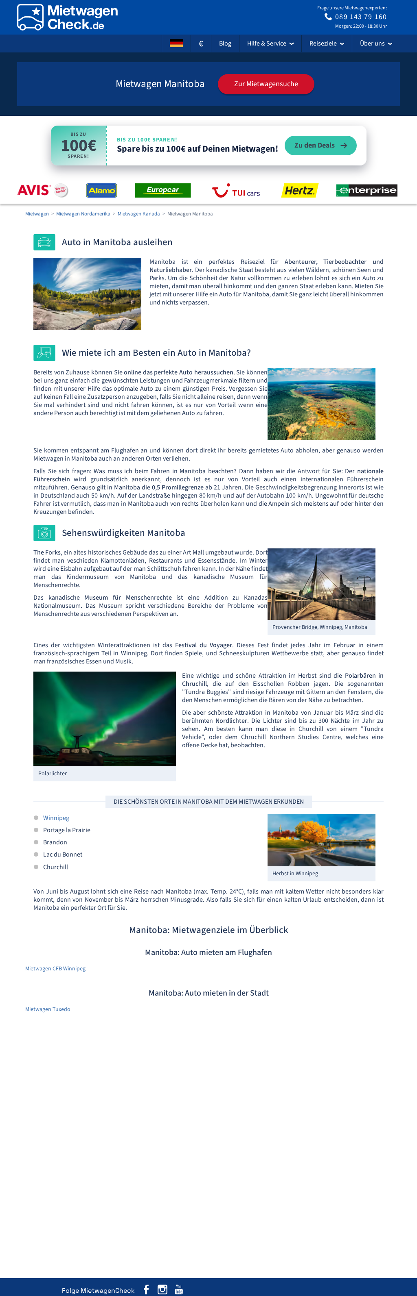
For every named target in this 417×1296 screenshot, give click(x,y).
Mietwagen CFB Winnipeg (55, 969)
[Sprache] (176, 43)
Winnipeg (56, 817)
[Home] (67, 17)
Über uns (372, 43)
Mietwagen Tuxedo (47, 1009)
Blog (225, 43)
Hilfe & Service (266, 43)
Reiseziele (323, 43)
